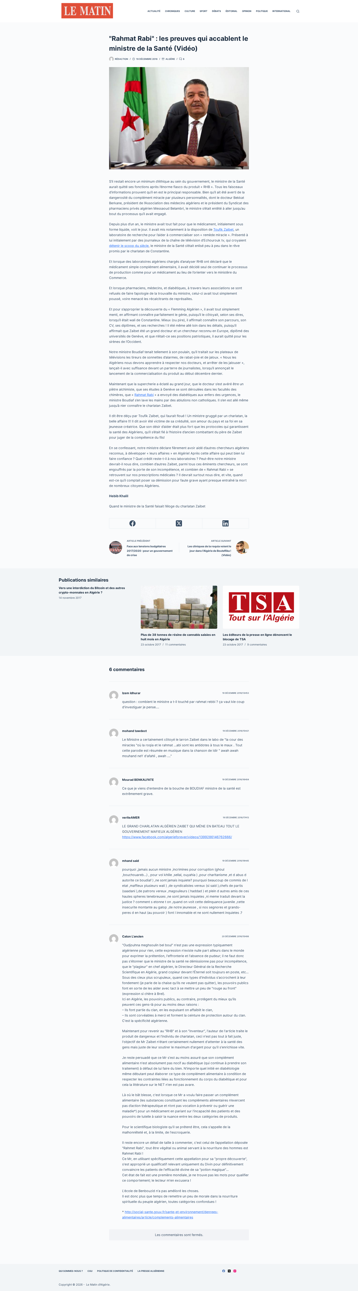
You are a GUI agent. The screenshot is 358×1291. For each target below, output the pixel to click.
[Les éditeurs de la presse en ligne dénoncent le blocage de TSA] (261, 607)
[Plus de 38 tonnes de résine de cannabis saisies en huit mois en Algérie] (179, 607)
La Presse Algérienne (151, 1271)
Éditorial (231, 11)
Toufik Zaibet (223, 229)
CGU (89, 1271)
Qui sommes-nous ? (71, 1271)
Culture (190, 11)
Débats (216, 11)
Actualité (153, 11)
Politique (262, 11)
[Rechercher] (297, 11)
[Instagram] (234, 1271)
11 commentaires (175, 644)
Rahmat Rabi (144, 395)
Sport (203, 11)
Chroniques (172, 11)
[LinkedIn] (225, 523)
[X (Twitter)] (179, 523)
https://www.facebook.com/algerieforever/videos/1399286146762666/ (177, 837)
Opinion (246, 11)
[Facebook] (132, 523)
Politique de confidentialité (115, 1271)
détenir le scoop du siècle (129, 246)
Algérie (170, 59)
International (281, 11)
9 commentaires (257, 644)
